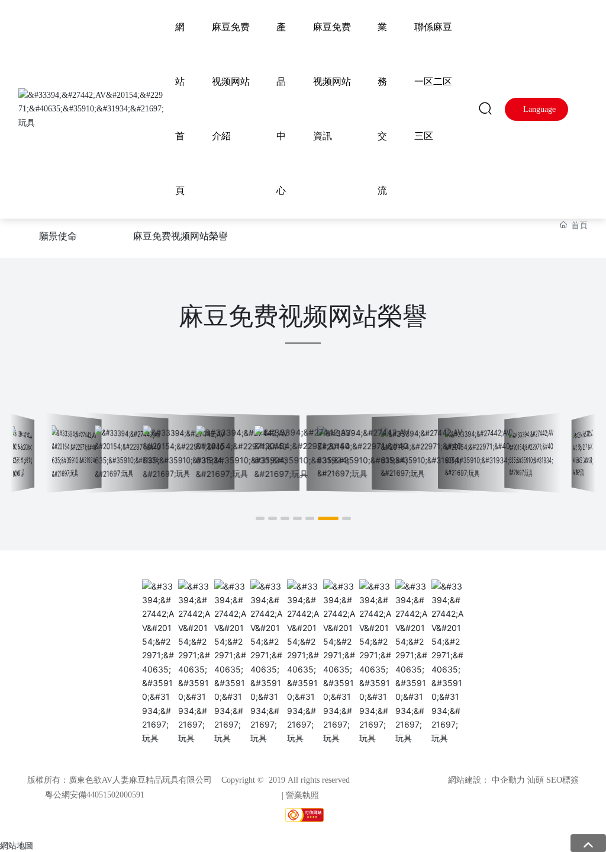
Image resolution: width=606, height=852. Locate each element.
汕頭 (535, 780)
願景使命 (58, 236)
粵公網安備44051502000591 (94, 794)
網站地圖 (16, 845)
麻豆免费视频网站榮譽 (180, 236)
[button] (260, 518)
